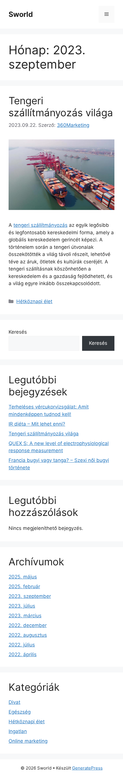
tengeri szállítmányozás (40, 225)
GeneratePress (87, 768)
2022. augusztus (28, 635)
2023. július (22, 606)
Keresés (18, 332)
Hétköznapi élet (34, 301)
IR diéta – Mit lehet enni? (37, 424)
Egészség (20, 712)
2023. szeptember (30, 596)
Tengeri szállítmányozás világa (61, 107)
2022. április (23, 654)
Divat (14, 702)
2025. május (23, 577)
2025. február (24, 586)
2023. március (25, 615)
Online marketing (28, 741)
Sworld (21, 14)
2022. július (22, 645)
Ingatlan (18, 731)
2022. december (28, 625)
